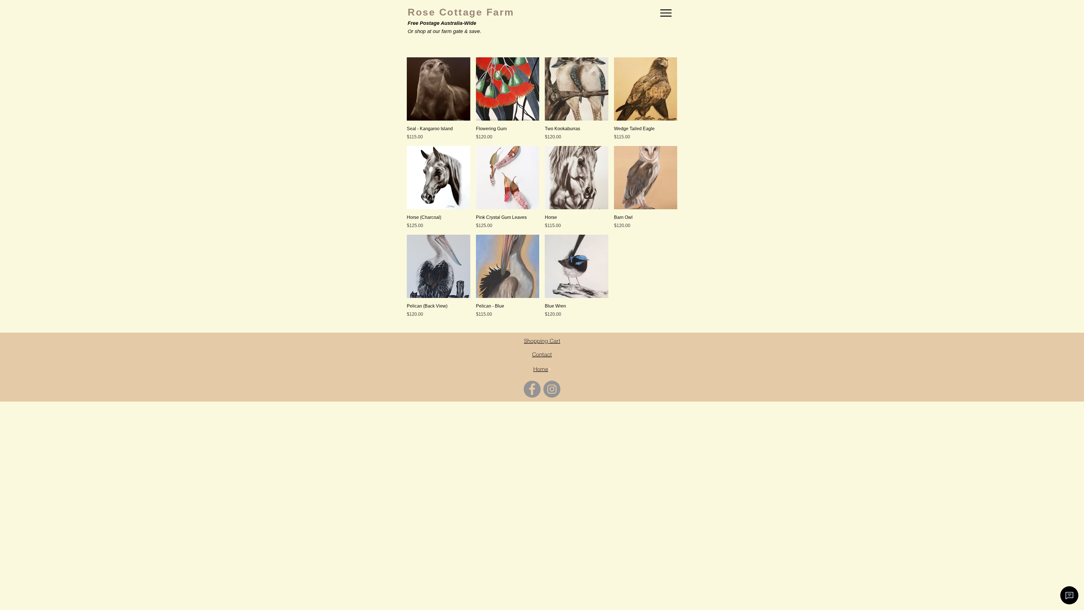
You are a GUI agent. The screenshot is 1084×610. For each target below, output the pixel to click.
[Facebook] (532, 389)
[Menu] (665, 12)
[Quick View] (438, 89)
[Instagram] (551, 389)
